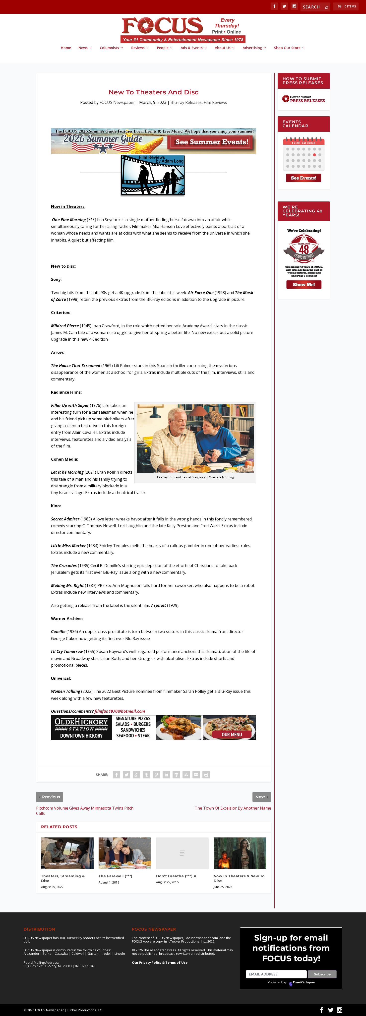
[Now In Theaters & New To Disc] (240, 853)
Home (66, 48)
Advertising (252, 48)
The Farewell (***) (115, 876)
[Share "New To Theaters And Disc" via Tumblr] (146, 775)
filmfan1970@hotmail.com (120, 711)
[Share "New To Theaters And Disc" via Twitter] (126, 775)
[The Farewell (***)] (125, 853)
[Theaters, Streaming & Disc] (67, 853)
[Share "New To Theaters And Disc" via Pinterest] (156, 775)
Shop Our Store (287, 48)
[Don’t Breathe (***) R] (182, 853)
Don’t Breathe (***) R (176, 876)
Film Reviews (215, 102)
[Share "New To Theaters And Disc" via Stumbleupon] (186, 775)
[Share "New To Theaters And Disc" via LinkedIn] (166, 775)
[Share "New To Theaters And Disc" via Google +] (136, 775)
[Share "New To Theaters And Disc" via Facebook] (117, 775)
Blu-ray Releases (186, 102)
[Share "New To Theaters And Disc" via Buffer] (176, 775)
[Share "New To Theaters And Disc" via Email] (196, 775)
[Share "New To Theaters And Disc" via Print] (206, 775)
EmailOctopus (304, 982)
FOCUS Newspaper (117, 102)
